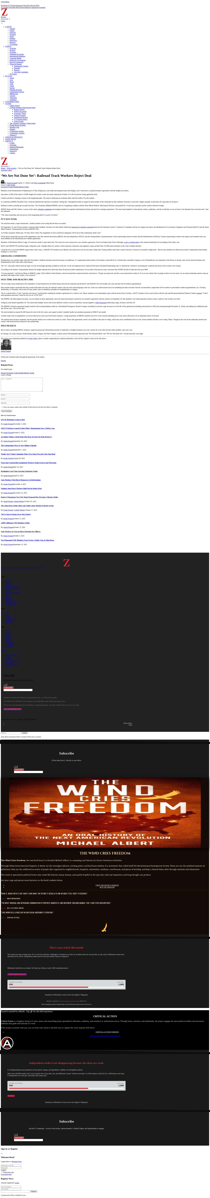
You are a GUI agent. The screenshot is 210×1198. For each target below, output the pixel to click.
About (3, 651)
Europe (12, 88)
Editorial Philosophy (17, 147)
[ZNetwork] (4, 15)
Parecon (17, 70)
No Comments (40, 183)
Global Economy (20, 115)
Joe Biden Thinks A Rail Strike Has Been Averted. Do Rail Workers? (26, 437)
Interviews (13, 40)
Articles (12, 29)
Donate (3, 17)
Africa (12, 78)
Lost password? (6, 1174)
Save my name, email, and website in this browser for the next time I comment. (31, 407)
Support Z (13, 151)
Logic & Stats (19, 121)
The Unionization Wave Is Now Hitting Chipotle (18, 445)
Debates (12, 38)
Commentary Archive (17, 133)
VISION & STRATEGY (14, 137)
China (12, 86)
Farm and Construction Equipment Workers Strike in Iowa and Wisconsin (28, 463)
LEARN (8, 104)
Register (33, 1191)
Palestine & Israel (16, 90)
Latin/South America (17, 92)
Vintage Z (13, 135)
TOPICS (8, 46)
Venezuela (13, 98)
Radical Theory (19, 109)
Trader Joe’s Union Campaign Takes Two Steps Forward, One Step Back (28, 454)
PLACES (8, 76)
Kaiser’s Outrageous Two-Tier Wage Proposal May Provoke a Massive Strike (29, 497)
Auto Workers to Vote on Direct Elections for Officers (20, 531)
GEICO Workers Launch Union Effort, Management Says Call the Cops (28, 428)
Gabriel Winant (19, 510)
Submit (24, 733)
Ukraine (12, 96)
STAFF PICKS (10, 139)
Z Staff (12, 143)
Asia (11, 80)
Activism (13, 48)
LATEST (8, 27)
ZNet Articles (11, 168)
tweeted (199, 293)
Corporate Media (15, 58)
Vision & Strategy (16, 64)
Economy (13, 52)
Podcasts (13, 33)
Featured (13, 35)
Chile (11, 84)
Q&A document (101, 303)
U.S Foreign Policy (20, 119)
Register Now (17, 1161)
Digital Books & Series (18, 125)
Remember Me (9, 1172)
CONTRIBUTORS (12, 102)
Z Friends (13, 145)
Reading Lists (14, 127)
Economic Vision (20, 113)
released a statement (45, 209)
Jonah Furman (12, 183)
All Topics (13, 74)
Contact (12, 153)
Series (12, 36)
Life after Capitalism (21, 72)
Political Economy (20, 111)
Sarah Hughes (19, 501)
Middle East (14, 94)
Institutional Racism (21, 117)
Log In (4, 1170)
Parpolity (17, 68)
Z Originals (14, 44)
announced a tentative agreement (83, 227)
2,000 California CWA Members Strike (15, 523)
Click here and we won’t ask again (69, 1001)
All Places (13, 100)
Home (3, 168)
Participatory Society (21, 66)
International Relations (17, 56)
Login (17, 1183)
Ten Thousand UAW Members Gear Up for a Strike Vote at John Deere (27, 540)
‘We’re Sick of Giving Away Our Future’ (16, 514)
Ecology (12, 50)
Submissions (14, 149)
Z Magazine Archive (17, 131)
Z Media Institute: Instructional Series (22, 107)
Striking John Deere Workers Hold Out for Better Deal (21, 488)
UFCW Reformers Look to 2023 (13, 420)
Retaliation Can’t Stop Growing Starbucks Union (19, 471)
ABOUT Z (9, 141)
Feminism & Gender (17, 54)
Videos (12, 31)
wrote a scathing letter (131, 242)
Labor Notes (11, 185)
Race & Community (17, 62)
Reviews (13, 42)
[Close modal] (2, 1153)
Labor (10, 170)
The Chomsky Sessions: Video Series (22, 123)
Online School (15, 106)
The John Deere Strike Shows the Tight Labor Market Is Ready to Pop (27, 506)
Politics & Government (17, 60)
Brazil (12, 82)
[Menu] (2, 23)
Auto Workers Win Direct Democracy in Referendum (21, 480)
